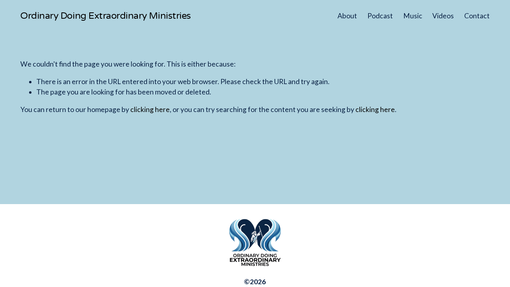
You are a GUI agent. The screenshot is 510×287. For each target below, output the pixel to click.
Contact (477, 16)
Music (412, 16)
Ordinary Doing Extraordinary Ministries (105, 16)
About (347, 16)
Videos (443, 16)
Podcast (380, 16)
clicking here (150, 109)
